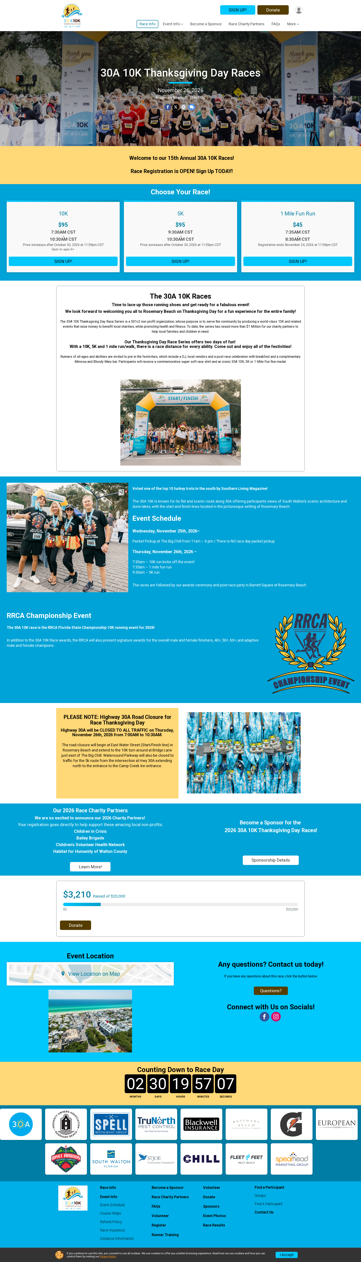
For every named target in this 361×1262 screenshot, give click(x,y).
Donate (273, 10)
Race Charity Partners (246, 24)
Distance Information (117, 1239)
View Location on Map (94, 974)
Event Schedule (112, 1205)
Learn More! (90, 866)
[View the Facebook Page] (264, 1016)
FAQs (276, 24)
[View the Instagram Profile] (276, 1016)
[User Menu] (299, 10)
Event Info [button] (171, 24)
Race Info (147, 24)
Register (159, 1225)
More (291, 24)
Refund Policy (111, 1222)
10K (63, 213)
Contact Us (264, 1212)
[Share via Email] (183, 107)
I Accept (287, 1255)
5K (180, 213)
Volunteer (160, 1216)
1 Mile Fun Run (297, 213)
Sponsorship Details (271, 860)
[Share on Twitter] (175, 107)
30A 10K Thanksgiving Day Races (180, 72)
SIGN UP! (238, 10)
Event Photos (214, 1216)
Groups (260, 1195)
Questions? (271, 990)
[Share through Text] (191, 107)
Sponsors (211, 1206)
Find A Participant (268, 1204)
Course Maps (110, 1213)
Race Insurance (112, 1230)
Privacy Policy (108, 1256)
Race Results (214, 1225)
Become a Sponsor (206, 24)
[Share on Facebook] (167, 107)
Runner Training (165, 1235)
